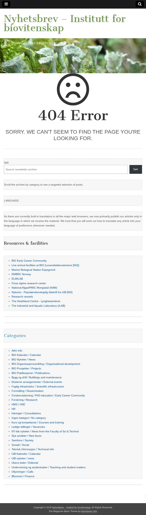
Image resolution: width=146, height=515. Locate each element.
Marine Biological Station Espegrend (33, 269)
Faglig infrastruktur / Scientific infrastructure (38, 386)
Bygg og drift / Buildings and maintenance (37, 377)
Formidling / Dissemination (28, 390)
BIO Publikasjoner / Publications (31, 373)
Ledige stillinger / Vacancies (28, 426)
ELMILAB (17, 278)
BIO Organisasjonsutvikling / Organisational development (46, 363)
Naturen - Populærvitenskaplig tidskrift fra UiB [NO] (42, 292)
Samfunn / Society (22, 440)
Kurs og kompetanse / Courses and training (38, 422)
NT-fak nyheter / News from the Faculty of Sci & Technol (45, 431)
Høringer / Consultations (26, 413)
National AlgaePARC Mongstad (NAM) (34, 287)
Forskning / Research (24, 399)
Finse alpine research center (29, 283)
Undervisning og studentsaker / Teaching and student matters (49, 467)
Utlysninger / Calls (22, 471)
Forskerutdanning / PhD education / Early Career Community (48, 395)
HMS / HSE (18, 404)
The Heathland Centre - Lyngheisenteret (36, 301)
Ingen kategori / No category (29, 417)
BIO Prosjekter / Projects (26, 368)
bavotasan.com (89, 511)
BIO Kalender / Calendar (26, 354)
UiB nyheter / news (23, 458)
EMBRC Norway (21, 274)
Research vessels (22, 296)
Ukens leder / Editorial (25, 462)
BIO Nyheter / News (23, 359)
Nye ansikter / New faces (26, 435)
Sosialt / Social (20, 444)
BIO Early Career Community (29, 260)
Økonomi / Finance (23, 476)
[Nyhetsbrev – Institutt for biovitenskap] (73, 41)
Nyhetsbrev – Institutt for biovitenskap (65, 23)
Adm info (17, 350)
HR (13, 408)
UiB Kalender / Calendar (26, 453)
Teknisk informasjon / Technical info (33, 449)
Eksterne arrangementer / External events (37, 381)
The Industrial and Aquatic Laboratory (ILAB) (38, 305)
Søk (6, 162)
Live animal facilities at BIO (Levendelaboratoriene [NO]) (45, 265)
